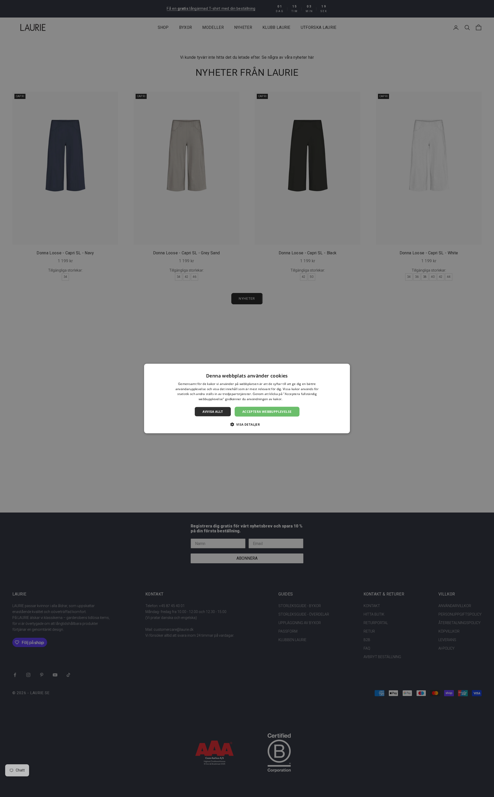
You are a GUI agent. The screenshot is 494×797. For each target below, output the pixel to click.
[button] (247, 424)
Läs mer (289, 399)
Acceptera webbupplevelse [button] (267, 411)
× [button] (344, 369)
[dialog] (247, 398)
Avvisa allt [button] (212, 411)
